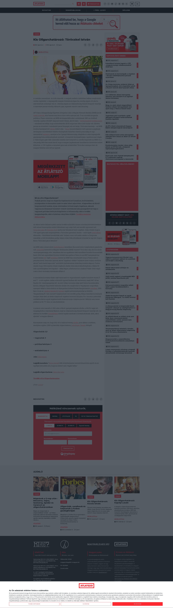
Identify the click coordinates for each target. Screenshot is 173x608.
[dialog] (86, 594)
